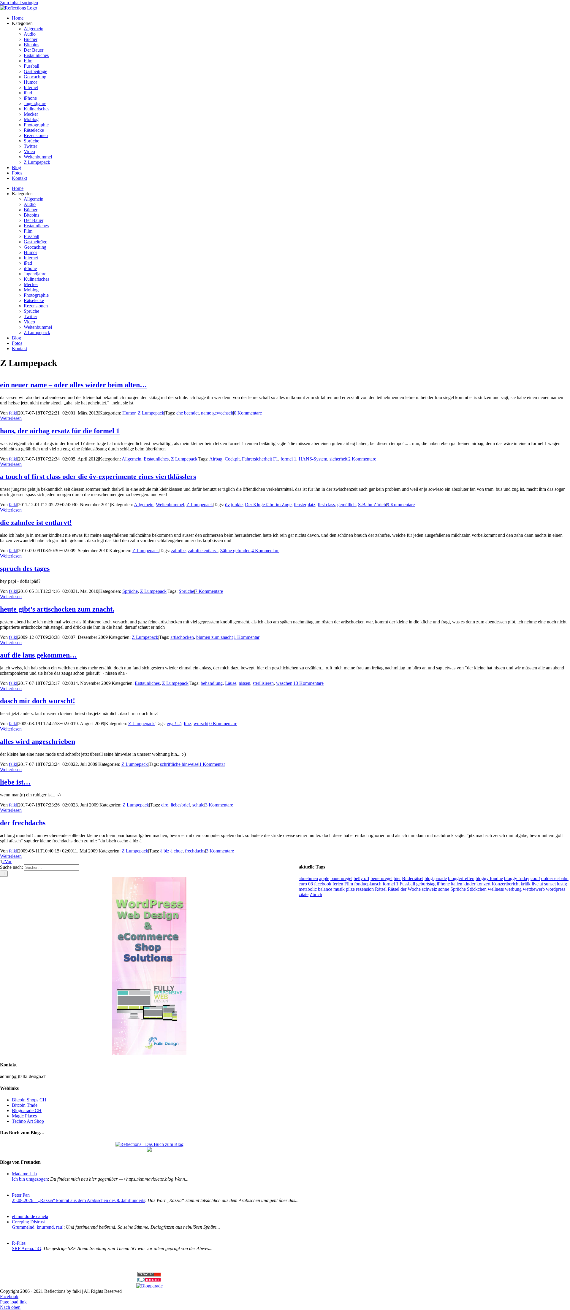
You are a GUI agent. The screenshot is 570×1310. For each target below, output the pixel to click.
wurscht (201, 723)
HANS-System (313, 458)
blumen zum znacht (214, 637)
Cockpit (232, 458)
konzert (483, 883)
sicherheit (338, 458)
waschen (284, 683)
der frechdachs (22, 823)
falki (13, 412)
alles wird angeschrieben (37, 741)
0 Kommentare (248, 412)
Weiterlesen (11, 418)
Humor (128, 412)
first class (326, 504)
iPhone (443, 883)
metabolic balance (315, 889)
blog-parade (436, 878)
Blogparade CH (27, 1110)
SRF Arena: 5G (26, 1248)
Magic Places (24, 1115)
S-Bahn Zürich (372, 504)
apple (324, 878)
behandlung (212, 683)
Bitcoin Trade (24, 1105)
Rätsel (381, 889)
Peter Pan (21, 1195)
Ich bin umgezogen (30, 1179)
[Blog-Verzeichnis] (149, 1280)
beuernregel (381, 878)
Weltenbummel (170, 504)
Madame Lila (24, 1173)
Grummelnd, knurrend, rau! (38, 1227)
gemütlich (346, 504)
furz (187, 723)
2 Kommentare (362, 458)
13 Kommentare (308, 683)
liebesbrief (180, 804)
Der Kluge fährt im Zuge (268, 504)
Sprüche (130, 591)
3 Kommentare (219, 804)
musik (339, 889)
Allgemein (131, 458)
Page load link (13, 1301)
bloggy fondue (489, 878)
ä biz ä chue (171, 850)
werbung (513, 889)
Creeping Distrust (28, 1221)
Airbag (215, 458)
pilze (350, 889)
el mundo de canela (30, 1216)
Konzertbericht (506, 883)
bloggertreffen (461, 878)
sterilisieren (263, 683)
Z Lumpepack (151, 412)
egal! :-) (174, 723)
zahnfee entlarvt (203, 550)
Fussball (407, 883)
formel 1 (288, 458)
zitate (303, 894)
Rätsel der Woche (404, 889)
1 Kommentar (246, 637)
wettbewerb (534, 889)
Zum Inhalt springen (19, 2)
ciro (164, 804)
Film (348, 883)
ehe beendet (187, 412)
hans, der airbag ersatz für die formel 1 (60, 431)
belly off (361, 878)
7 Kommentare (209, 591)
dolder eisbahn (555, 878)
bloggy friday (516, 878)
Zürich (316, 894)
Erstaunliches (156, 458)
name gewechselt (217, 412)
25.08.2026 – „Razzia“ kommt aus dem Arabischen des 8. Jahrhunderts (78, 1200)
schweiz (429, 889)
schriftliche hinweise (179, 764)
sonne (443, 889)
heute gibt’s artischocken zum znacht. (57, 609)
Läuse (230, 683)
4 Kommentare (265, 550)
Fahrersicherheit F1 (260, 458)
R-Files (19, 1243)
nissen (244, 683)
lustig (562, 883)
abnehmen (308, 878)
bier (397, 878)
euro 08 (306, 883)
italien (456, 883)
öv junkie (234, 504)
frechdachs (195, 850)
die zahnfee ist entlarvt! (36, 522)
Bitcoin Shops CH (29, 1099)
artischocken (182, 637)
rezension (365, 889)
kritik (526, 883)
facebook (322, 883)
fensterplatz (304, 504)
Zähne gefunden (235, 550)
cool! (535, 878)
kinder (469, 883)
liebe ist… (15, 782)
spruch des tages (25, 568)
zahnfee (178, 550)
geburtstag (426, 883)
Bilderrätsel (412, 878)
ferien (337, 883)
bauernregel (341, 878)
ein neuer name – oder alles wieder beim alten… (73, 385)
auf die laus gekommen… (38, 655)
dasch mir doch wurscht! (37, 701)
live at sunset (544, 883)
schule (198, 804)
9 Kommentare (401, 504)
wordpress (555, 889)
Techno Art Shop (28, 1121)
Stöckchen (477, 889)
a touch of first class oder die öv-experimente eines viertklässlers (98, 476)
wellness (496, 889)
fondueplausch (367, 883)
